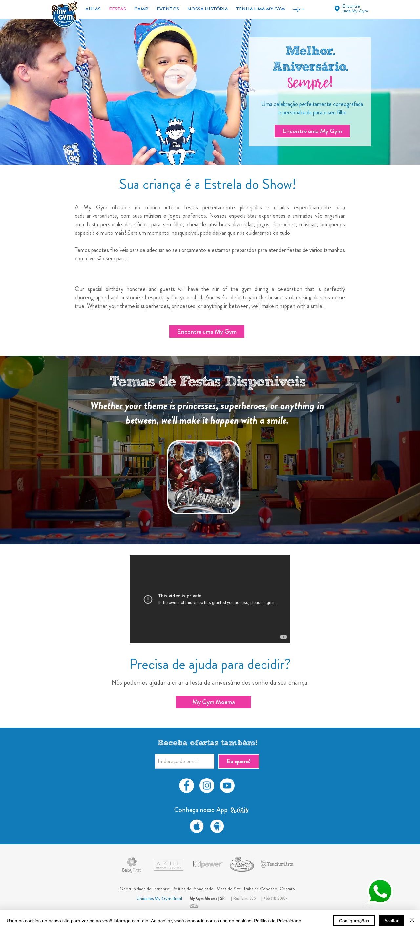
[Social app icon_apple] (196, 826)
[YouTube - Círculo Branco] (227, 785)
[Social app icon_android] (217, 826)
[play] (239, 513)
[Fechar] (412, 920)
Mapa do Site (229, 888)
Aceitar (391, 920)
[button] (203, 477)
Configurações (354, 920)
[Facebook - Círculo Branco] (186, 785)
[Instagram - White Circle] (207, 785)
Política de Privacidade (277, 920)
